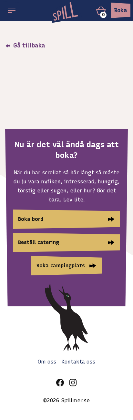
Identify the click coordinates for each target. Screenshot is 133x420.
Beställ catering (38, 242)
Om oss (47, 362)
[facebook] (60, 382)
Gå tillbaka (28, 45)
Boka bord (30, 219)
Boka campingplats (60, 265)
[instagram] (72, 382)
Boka (120, 10)
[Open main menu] (12, 10)
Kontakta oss (78, 362)
